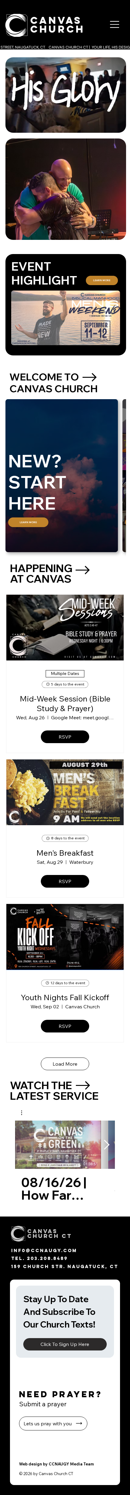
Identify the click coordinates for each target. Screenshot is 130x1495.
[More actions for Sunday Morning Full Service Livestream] (24, 1112)
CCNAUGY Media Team (71, 1464)
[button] (115, 125)
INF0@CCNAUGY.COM (44, 1250)
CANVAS (56, 20)
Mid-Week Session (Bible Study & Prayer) (65, 703)
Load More (65, 1064)
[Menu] (113, 24)
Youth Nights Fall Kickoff (65, 997)
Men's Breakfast (65, 852)
